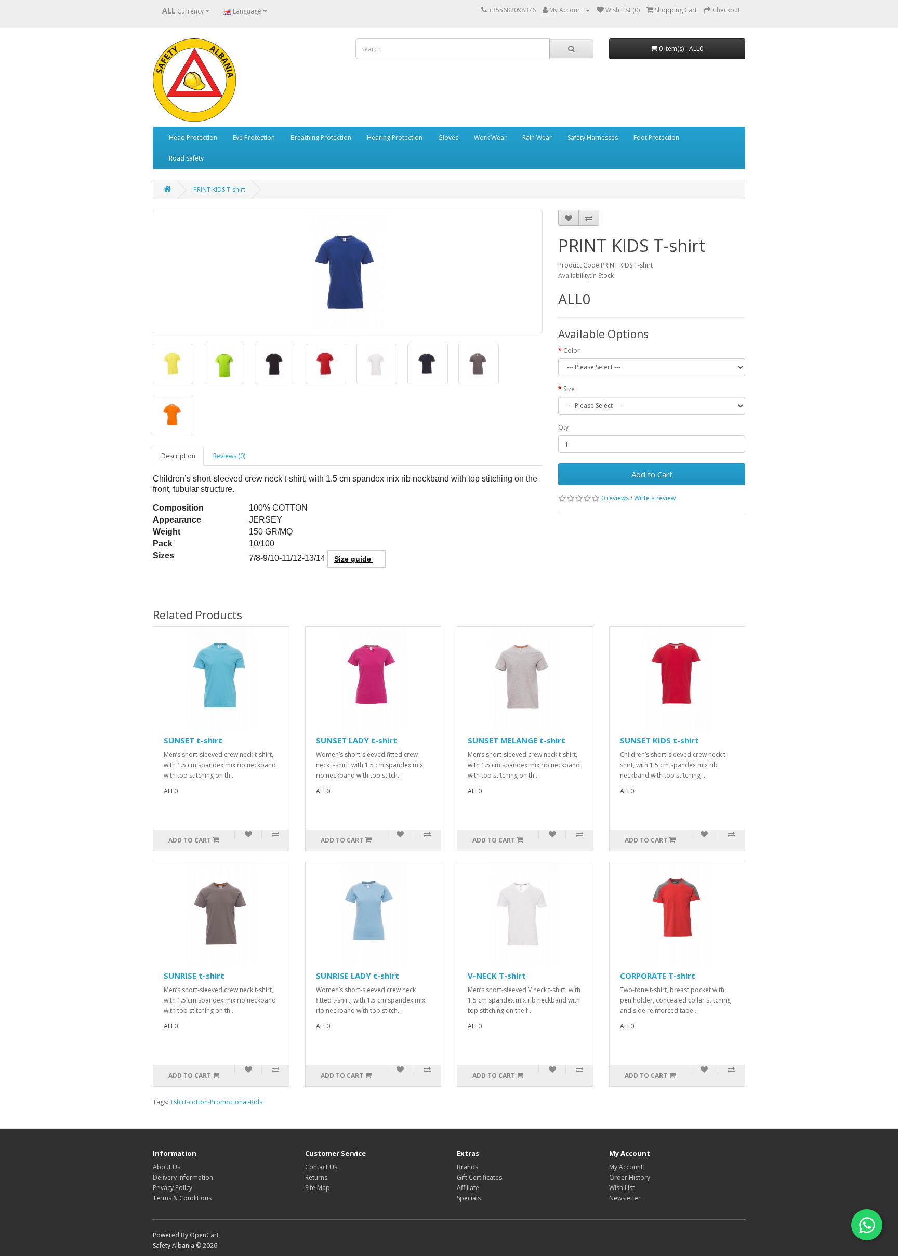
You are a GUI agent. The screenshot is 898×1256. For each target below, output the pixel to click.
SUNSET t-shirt (193, 740)
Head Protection (193, 137)
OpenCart (204, 1235)
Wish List (622, 1187)
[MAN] (154, 593)
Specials (469, 1198)
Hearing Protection (394, 137)
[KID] (154, 583)
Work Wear (490, 137)
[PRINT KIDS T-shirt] (348, 271)
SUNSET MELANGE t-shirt (516, 740)
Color (571, 350)
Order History (629, 1177)
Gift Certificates (479, 1177)
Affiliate (468, 1187)
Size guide (353, 559)
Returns (316, 1177)
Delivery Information (183, 1177)
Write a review (655, 497)
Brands (467, 1167)
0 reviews (615, 497)
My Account (626, 1167)
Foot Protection (656, 137)
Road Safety (186, 158)
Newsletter (625, 1198)
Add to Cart (651, 474)
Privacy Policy (172, 1187)
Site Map (317, 1187)
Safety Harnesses (592, 137)
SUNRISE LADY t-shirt (357, 975)
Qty (563, 427)
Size (569, 388)
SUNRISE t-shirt (194, 975)
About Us (166, 1167)
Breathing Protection (320, 137)
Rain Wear (537, 137)
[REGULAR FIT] (158, 583)
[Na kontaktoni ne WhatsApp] (866, 1224)
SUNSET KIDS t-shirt (659, 740)
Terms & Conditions (182, 1198)
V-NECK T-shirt (497, 975)
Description (178, 455)
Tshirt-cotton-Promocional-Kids (216, 1102)
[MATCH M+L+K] (156, 583)
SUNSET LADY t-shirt (356, 740)
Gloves (448, 137)
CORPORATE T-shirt (657, 975)
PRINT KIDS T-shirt (219, 189)
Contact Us (321, 1167)
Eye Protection (254, 137)
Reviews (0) (229, 455)
